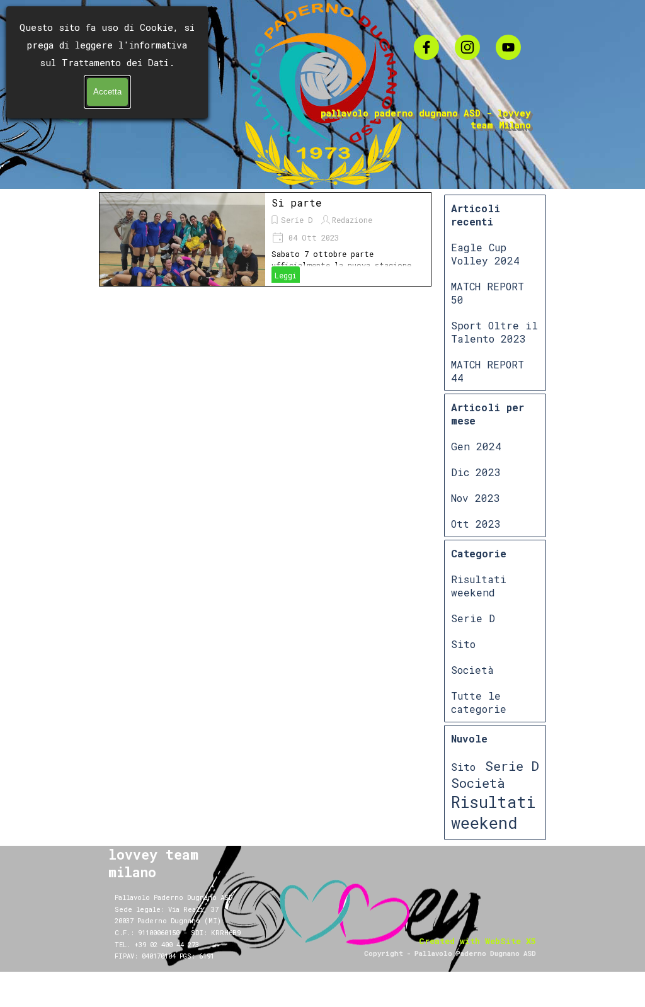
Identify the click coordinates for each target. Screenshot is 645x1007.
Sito (463, 644)
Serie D (296, 220)
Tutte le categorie (478, 702)
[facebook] (426, 47)
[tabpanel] (206, 934)
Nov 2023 (475, 497)
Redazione (352, 220)
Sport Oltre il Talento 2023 (494, 332)
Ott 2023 (476, 523)
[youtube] (508, 47)
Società (472, 669)
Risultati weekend (478, 585)
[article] (265, 239)
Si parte (296, 202)
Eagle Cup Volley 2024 (485, 254)
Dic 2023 (476, 472)
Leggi (286, 275)
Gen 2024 (476, 446)
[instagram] (467, 47)
